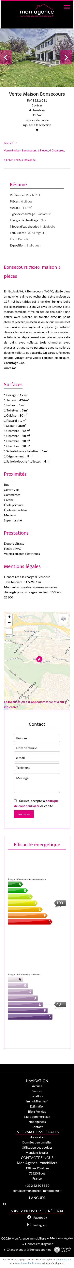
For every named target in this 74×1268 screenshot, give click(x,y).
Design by (66, 1250)
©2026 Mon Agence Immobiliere (23, 1238)
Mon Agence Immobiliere (37, 1163)
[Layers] (63, 618)
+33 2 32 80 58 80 (37, 1185)
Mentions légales (61, 1238)
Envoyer (24, 814)
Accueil (8, 143)
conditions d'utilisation (28, 1263)
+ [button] (9, 616)
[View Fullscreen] (9, 631)
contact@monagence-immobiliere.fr (37, 1190)
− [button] (9, 622)
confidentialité (63, 1259)
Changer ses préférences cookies (29, 1249)
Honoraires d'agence (39, 1244)
